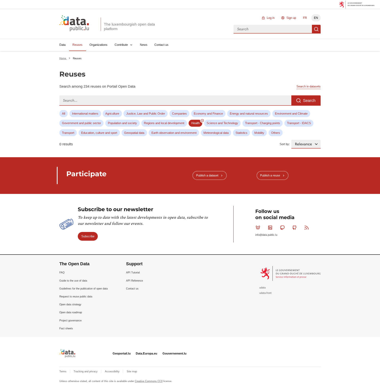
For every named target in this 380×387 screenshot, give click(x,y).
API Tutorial (133, 272)
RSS (306, 227)
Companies (179, 113)
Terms (63, 371)
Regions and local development (164, 123)
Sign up (291, 17)
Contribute (121, 44)
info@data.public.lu (266, 234)
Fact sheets (66, 328)
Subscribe (87, 236)
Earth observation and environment (174, 132)
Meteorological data (216, 132)
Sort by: (285, 144)
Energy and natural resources (249, 113)
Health (195, 123)
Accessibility (112, 371)
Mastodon (282, 227)
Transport (68, 132)
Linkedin (270, 227)
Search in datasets (308, 86)
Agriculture (112, 113)
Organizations (98, 44)
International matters (85, 113)
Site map (132, 371)
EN (316, 17)
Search (316, 29)
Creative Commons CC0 (148, 381)
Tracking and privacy (86, 371)
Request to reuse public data (75, 296)
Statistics (241, 132)
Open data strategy (70, 304)
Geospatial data (134, 132)
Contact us (161, 44)
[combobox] (273, 29)
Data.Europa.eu (146, 353)
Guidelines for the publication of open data (83, 288)
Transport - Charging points (262, 123)
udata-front (265, 292)
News (143, 44)
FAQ (62, 272)
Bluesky (258, 227)
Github (294, 227)
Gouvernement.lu (174, 353)
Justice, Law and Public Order (145, 113)
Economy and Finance (208, 113)
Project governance (70, 320)
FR (305, 17)
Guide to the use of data (73, 280)
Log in (271, 17)
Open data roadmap (70, 312)
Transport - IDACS (299, 123)
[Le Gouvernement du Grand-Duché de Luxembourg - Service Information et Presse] (290, 273)
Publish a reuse (270, 175)
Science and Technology (222, 123)
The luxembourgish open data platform (129, 26)
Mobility (259, 132)
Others (275, 132)
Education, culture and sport (99, 132)
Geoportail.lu (122, 353)
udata (262, 287)
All (63, 113)
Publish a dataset (207, 175)
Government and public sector (81, 123)
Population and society (122, 123)
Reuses (77, 44)
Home (63, 58)
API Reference (134, 280)
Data (62, 44)
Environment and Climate (291, 113)
